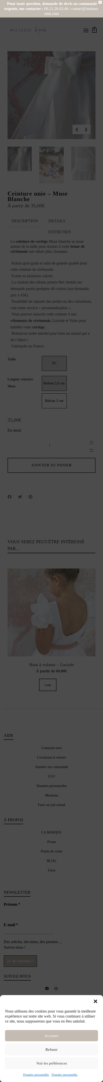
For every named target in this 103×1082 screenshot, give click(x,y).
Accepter (51, 1036)
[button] (95, 1001)
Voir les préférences (51, 1063)
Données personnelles (36, 1075)
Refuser (52, 1050)
